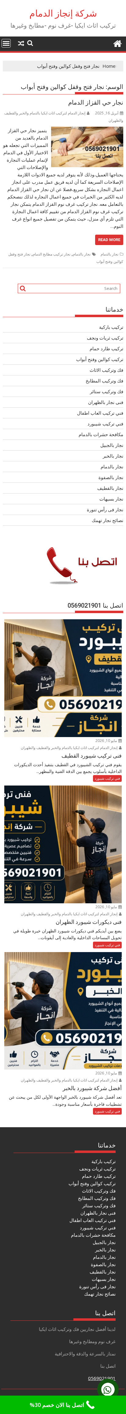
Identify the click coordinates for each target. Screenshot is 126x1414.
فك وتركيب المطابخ (104, 381)
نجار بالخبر (113, 456)
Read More (109, 239)
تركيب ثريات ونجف (105, 338)
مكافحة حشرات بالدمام (101, 434)
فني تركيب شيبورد (105, 424)
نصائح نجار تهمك (107, 520)
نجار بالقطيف (110, 488)
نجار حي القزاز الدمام (95, 102)
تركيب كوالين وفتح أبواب (99, 359)
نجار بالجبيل (111, 445)
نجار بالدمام (109, 254)
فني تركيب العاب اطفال (100, 413)
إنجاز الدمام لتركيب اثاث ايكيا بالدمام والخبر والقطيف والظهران (69, 747)
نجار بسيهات (111, 499)
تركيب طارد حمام (106, 348)
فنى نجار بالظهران (105, 402)
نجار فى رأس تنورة (105, 509)
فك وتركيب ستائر (106, 391)
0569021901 (102, 1378)
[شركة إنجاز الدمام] (117, 43)
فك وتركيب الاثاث (106, 370)
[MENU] (6, 43)
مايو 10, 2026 (106, 740)
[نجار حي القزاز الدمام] (87, 130)
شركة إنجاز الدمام (63, 13)
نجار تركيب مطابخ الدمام (51, 254)
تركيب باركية (111, 327)
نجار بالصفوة (110, 477)
